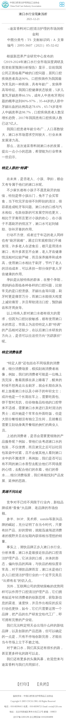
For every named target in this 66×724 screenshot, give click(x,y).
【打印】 (23, 684)
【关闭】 (43, 684)
